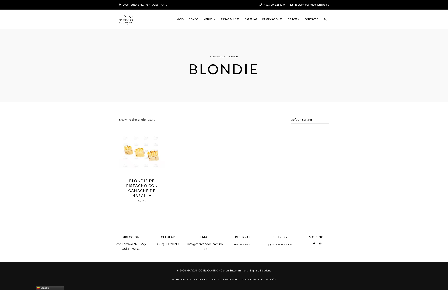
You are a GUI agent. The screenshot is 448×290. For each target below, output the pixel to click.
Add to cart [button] (142, 169)
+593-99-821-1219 (274, 4)
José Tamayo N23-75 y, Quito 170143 (145, 4)
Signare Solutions (260, 270)
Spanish (44, 288)
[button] (242, 244)
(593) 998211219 (168, 244)
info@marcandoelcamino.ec (311, 4)
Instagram (320, 243)
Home (213, 56)
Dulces (222, 56)
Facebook (314, 243)
